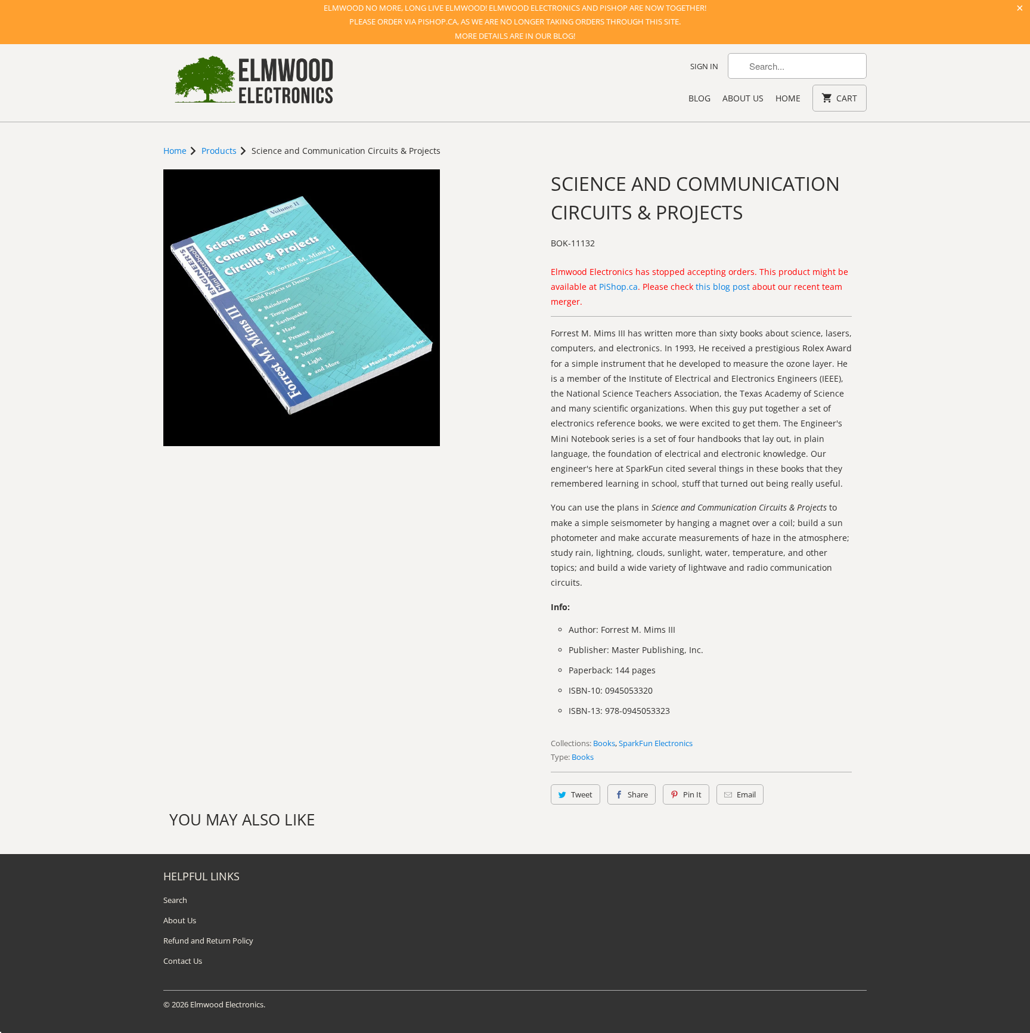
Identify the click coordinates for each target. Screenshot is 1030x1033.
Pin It (692, 794)
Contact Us (182, 960)
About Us (743, 98)
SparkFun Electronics (656, 743)
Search (175, 900)
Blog (699, 98)
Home (788, 98)
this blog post (723, 286)
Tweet (581, 794)
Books (604, 743)
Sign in (704, 66)
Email (746, 794)
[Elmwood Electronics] (252, 83)
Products (219, 150)
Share (638, 794)
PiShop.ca (618, 286)
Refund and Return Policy (208, 940)
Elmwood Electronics (226, 1004)
